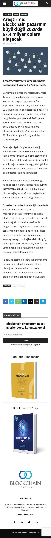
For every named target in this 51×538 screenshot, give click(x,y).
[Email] (30, 301)
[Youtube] (36, 522)
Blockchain (8, 14)
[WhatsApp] (18, 301)
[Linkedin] (24, 301)
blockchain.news (19, 286)
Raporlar (24, 14)
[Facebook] (5, 301)
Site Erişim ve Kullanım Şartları (25, 532)
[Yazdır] (36, 301)
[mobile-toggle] (4, 3)
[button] (47, 3)
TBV (22, 510)
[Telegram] (43, 301)
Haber (16, 14)
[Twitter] (11, 301)
